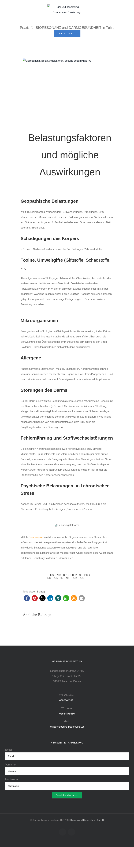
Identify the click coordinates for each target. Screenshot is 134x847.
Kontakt (100, 820)
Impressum (76, 820)
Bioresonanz (36, 537)
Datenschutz (89, 820)
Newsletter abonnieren (67, 795)
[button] (27, 598)
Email (8, 749)
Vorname (10, 764)
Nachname (11, 779)
